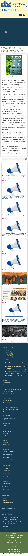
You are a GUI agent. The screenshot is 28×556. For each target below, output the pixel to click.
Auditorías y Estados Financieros (10, 519)
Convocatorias (6, 511)
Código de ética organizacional (10, 411)
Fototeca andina (6, 442)
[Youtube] (9, 10)
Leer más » (4, 180)
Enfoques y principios (8, 387)
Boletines (5, 500)
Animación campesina (8, 460)
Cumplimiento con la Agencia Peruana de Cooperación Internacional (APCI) (12, 522)
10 (19, 341)
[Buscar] (20, 15)
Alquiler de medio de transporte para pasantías (12, 268)
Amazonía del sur (7, 423)
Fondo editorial (6, 470)
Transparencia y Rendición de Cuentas (11, 517)
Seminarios (5, 447)
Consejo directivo (7, 402)
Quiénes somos (6, 382)
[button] (6, 32)
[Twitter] (6, 10)
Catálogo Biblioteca (7, 492)
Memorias (5, 498)
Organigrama (6, 384)
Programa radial (6, 505)
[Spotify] (15, 10)
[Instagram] (12, 10)
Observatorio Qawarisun (8, 451)
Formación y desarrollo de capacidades (11, 438)
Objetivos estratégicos (8, 391)
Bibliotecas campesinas (8, 462)
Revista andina (6, 444)
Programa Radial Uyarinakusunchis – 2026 (11, 284)
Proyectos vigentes (7, 405)
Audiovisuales (6, 479)
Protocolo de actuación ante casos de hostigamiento (12, 414)
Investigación (6, 435)
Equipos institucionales (8, 396)
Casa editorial (6, 449)
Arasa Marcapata (6, 337)
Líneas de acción (7, 398)
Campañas (5, 481)
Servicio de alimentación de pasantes (10, 251)
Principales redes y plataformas (10, 407)
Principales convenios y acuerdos (11, 409)
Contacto (5, 529)
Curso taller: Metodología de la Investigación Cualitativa (13, 300)
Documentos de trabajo (8, 502)
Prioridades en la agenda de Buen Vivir (12, 389)
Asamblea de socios (7, 400)
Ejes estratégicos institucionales (10, 393)
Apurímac (5, 421)
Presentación (6, 433)
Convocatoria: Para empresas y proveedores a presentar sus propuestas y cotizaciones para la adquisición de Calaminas (14, 216)
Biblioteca (5, 440)
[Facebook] (3, 10)
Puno (4, 427)
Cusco (4, 425)
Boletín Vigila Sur (6, 483)
